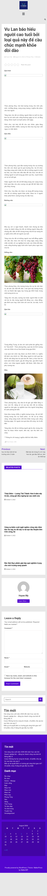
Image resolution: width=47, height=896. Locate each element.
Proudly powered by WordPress (16, 868)
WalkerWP (24, 870)
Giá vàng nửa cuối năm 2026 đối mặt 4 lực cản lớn (21, 714)
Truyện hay (8, 811)
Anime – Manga (9, 781)
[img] (23, 13)
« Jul (6, 850)
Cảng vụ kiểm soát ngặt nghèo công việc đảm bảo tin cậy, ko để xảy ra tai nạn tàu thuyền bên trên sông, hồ (23, 529)
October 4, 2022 (10, 499)
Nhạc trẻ (7, 792)
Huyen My (9, 57)
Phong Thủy (30, 57)
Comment (8, 628)
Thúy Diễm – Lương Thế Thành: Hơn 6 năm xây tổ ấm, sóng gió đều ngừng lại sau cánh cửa (23, 495)
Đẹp (5, 785)
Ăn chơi (7, 778)
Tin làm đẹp (8, 806)
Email (6, 667)
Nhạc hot (7, 788)
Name (7, 658)
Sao (5, 799)
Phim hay (7, 795)
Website (27, 667)
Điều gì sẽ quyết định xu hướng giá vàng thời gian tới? (22, 725)
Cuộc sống (8, 783)
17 (5, 839)
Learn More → (23, 601)
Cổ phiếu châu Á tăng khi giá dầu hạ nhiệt (18, 728)
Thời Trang (8, 804)
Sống (6, 802)
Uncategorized (9, 813)
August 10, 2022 (20, 57)
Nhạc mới (7, 790)
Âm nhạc (7, 776)
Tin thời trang (9, 808)
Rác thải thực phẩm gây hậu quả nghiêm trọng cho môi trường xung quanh (23, 564)
